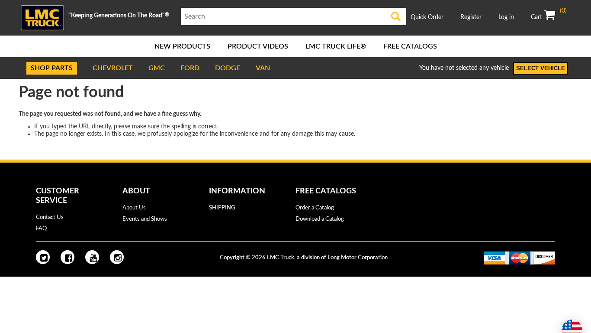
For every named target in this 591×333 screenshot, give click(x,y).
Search (396, 16)
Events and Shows (144, 219)
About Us (134, 208)
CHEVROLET (113, 68)
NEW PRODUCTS (182, 46)
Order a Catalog (315, 208)
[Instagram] (117, 257)
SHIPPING (222, 208)
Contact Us (50, 217)
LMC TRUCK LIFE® (335, 46)
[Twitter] (43, 257)
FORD (189, 68)
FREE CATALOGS (410, 46)
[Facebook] (67, 257)
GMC (156, 68)
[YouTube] (92, 257)
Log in (506, 17)
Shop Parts (52, 68)
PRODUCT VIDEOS (258, 46)
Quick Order (427, 17)
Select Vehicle (540, 68)
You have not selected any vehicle (464, 68)
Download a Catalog (320, 219)
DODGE (227, 68)
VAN (263, 68)
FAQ (41, 229)
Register (471, 17)
